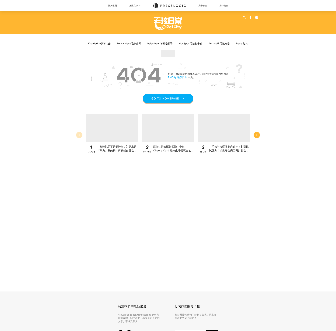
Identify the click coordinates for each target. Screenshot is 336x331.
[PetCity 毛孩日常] (168, 23)
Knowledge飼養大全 (99, 43)
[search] (244, 17)
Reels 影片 (242, 43)
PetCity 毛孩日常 (178, 77)
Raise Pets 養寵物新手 (160, 43)
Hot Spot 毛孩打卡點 (190, 43)
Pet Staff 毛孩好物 (219, 43)
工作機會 (223, 5)
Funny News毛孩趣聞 (129, 43)
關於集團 (112, 5)
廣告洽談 (202, 5)
